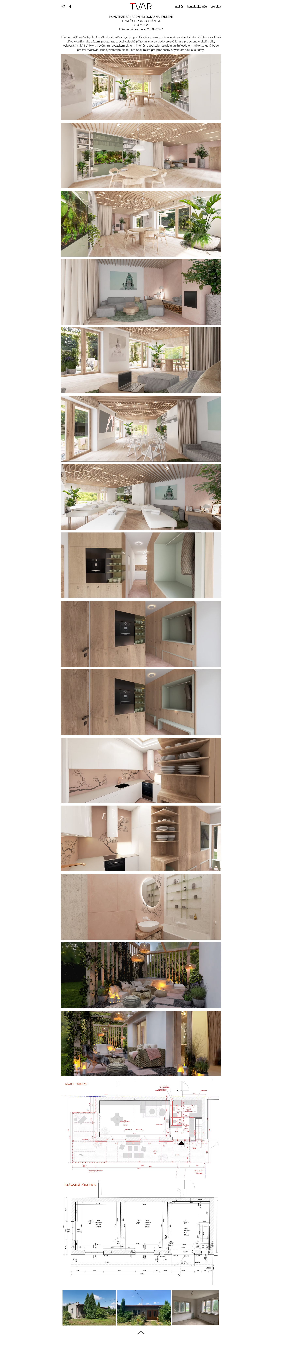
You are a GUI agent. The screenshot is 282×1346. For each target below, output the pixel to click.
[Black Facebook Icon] (70, 6)
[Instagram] (63, 6)
